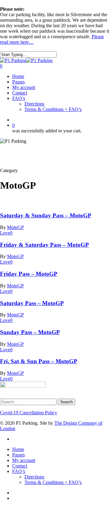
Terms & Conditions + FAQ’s (53, 482)
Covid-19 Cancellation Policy (28, 412)
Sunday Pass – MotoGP (30, 332)
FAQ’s (18, 471)
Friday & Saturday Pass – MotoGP (44, 245)
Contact (19, 465)
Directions (34, 476)
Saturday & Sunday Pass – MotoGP (45, 215)
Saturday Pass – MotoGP (32, 303)
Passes (18, 454)
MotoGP (15, 227)
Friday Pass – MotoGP (28, 274)
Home (18, 449)
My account (23, 460)
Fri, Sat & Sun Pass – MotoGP (38, 361)
